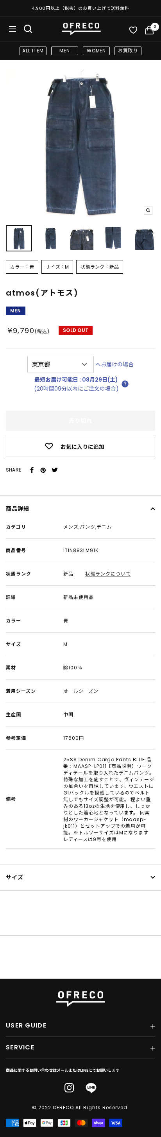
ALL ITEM (33, 50)
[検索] (28, 29)
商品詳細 (17, 509)
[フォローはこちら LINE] (91, 1088)
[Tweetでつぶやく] (55, 470)
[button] (125, 383)
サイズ (14, 877)
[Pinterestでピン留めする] (43, 470)
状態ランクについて (108, 573)
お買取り (128, 50)
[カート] (149, 32)
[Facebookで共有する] (32, 470)
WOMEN (96, 50)
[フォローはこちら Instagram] (69, 1087)
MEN (64, 50)
